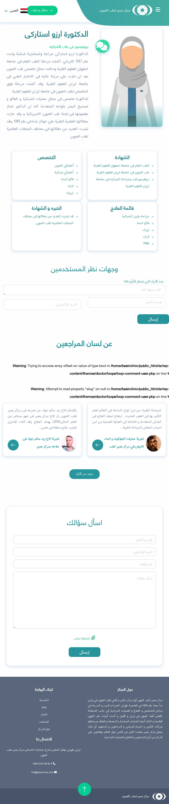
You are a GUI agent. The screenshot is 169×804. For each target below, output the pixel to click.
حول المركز (44, 729)
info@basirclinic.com (42, 772)
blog (44, 707)
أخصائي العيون (64, 165)
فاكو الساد (67, 179)
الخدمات (44, 722)
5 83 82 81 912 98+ (42, 763)
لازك (70, 186)
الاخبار (44, 714)
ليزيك (69, 193)
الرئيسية (44, 700)
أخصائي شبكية (63, 172)
